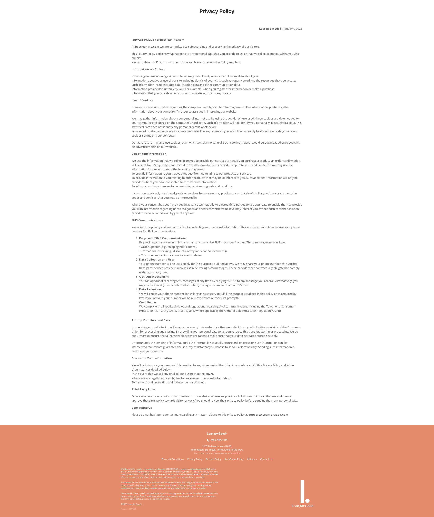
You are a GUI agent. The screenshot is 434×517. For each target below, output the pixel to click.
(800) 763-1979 (219, 440)
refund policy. (234, 453)
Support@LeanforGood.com (268, 414)
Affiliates (252, 459)
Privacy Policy (194, 459)
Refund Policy (213, 459)
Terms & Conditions (173, 459)
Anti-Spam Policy (234, 459)
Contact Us (266, 459)
